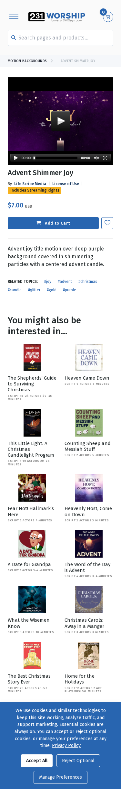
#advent (65, 281)
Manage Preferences (60, 777)
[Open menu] (14, 16)
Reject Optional (78, 760)
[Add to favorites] (107, 223)
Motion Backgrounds (27, 61)
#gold (51, 290)
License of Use (65, 184)
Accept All (36, 760)
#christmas (87, 281)
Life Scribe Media (30, 184)
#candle (15, 290)
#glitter (34, 290)
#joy (47, 281)
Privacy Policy (66, 745)
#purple (69, 290)
